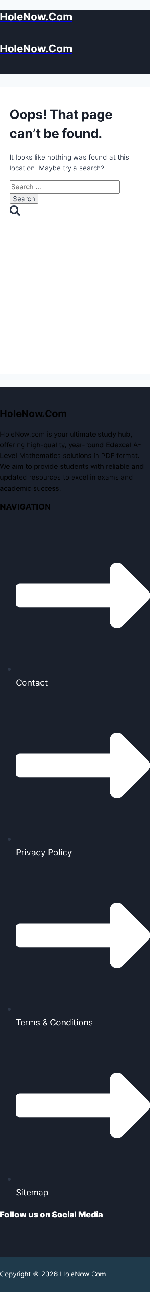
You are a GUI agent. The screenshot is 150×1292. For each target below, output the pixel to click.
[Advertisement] (75, 303)
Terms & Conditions (54, 1022)
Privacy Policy (44, 852)
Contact (32, 682)
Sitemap (32, 1192)
